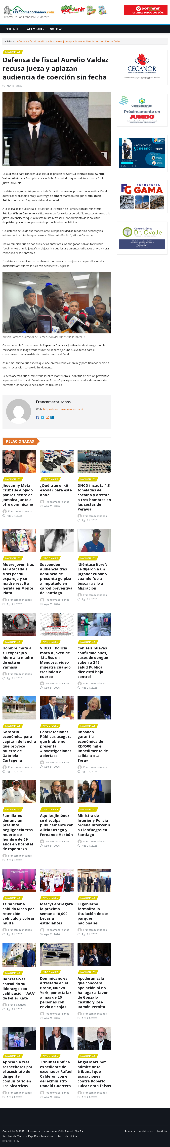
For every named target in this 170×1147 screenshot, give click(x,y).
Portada (12, 29)
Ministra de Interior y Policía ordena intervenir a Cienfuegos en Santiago (94, 825)
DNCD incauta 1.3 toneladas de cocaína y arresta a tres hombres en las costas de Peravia (94, 497)
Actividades (35, 29)
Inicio (8, 41)
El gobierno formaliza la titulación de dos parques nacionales (93, 913)
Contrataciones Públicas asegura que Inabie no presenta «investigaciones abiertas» (56, 743)
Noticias (56, 29)
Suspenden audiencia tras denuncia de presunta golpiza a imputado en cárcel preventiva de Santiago (56, 578)
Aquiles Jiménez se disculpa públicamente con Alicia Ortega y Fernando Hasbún (57, 825)
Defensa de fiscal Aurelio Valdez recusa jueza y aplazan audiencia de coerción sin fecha (67, 41)
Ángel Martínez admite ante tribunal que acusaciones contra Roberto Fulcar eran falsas (94, 1073)
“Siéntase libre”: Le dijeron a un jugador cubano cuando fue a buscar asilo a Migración (92, 576)
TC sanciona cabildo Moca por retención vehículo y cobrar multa (18, 913)
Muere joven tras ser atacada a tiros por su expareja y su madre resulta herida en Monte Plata (18, 578)
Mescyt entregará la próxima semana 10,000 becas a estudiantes (56, 913)
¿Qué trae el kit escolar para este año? (56, 490)
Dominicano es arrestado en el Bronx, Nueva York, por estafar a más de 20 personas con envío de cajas (55, 992)
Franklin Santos (17, 1004)
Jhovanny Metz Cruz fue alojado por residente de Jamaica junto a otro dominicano (17, 495)
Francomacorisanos (53, 401)
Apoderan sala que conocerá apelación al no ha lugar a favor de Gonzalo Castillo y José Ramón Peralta (93, 992)
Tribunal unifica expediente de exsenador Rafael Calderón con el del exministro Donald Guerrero (56, 1073)
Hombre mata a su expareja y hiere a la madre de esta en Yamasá (17, 657)
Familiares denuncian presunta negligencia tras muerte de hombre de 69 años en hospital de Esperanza (17, 832)
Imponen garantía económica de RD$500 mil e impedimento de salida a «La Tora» (93, 746)
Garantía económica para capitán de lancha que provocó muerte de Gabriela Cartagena (19, 746)
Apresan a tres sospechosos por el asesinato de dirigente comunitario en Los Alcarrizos (17, 1073)
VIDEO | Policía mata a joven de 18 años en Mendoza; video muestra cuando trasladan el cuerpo (55, 662)
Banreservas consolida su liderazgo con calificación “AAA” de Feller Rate (19, 988)
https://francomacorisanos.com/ (63, 409)
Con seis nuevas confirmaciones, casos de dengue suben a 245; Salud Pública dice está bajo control (93, 662)
